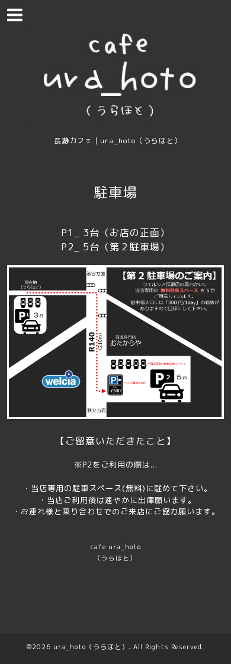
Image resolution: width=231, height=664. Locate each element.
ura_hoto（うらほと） (91, 647)
